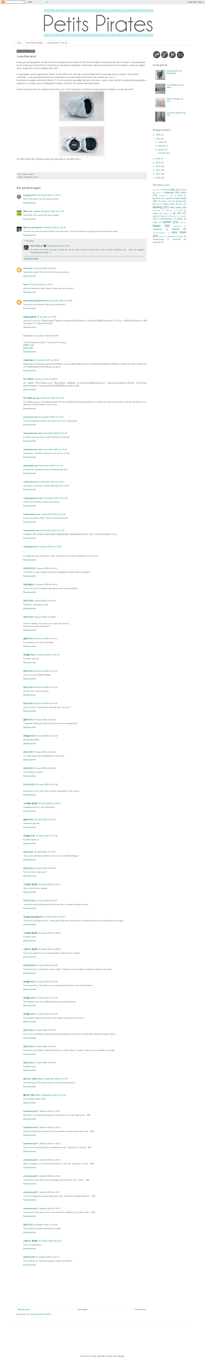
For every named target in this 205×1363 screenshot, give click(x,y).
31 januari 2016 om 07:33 (58, 246)
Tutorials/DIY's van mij (57, 42)
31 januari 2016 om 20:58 (61, 300)
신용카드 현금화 (30, 949)
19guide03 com (30, 465)
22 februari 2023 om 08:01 (47, 360)
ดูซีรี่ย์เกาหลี (28, 345)
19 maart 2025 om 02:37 (45, 852)
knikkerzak (156, 210)
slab (154, 219)
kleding (157, 207)
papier (155, 216)
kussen (180, 210)
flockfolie (156, 198)
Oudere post (140, 1309)
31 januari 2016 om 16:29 (41, 284)
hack (158, 204)
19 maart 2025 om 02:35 (47, 836)
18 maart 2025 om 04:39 (49, 803)
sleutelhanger (166, 219)
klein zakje (175, 207)
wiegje (161, 236)
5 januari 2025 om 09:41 (46, 568)
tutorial (175, 229)
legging (155, 213)
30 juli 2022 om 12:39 (46, 317)
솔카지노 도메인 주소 (32, 1079)
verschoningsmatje (159, 233)
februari (162, 146)
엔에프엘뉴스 (29, 584)
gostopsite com (30, 417)
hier (33, 159)
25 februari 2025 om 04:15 (45, 703)
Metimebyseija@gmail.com (36, 300)
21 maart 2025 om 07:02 (47, 1014)
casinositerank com (32, 433)
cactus (158, 193)
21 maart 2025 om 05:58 (49, 933)
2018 (158, 135)
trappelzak (157, 229)
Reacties (30, 241)
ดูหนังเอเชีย (28, 348)
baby (172, 189)
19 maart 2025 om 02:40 (45, 868)
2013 (158, 166)
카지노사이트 (29, 784)
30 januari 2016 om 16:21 (49, 195)
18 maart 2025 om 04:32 (45, 719)
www (181, 236)
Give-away (180, 198)
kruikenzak (168, 210)
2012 (158, 170)
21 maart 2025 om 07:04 (45, 1062)
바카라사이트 (29, 568)
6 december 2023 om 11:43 (51, 465)
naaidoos (166, 213)
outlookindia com (31, 514)
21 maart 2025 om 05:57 (47, 900)
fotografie (28, 177)
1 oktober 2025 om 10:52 (49, 1111)
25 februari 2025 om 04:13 (45, 638)
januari (161, 149)
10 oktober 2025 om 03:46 (45, 1225)
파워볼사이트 (29, 655)
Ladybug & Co (30, 195)
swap (181, 222)
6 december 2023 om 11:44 (51, 482)
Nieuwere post (23, 1309)
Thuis (19, 42)
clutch (183, 192)
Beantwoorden (29, 203)
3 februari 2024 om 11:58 (50, 546)
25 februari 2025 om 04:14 (45, 671)
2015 (158, 158)
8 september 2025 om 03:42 (55, 1079)
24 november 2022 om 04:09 (45, 336)
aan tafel (156, 190)
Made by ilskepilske (32, 227)
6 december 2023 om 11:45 (53, 514)
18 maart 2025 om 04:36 (45, 768)
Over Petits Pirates (34, 42)
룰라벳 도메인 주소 (31, 1095)
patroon (164, 216)
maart (161, 142)
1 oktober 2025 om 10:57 (49, 1192)
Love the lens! (164, 153)
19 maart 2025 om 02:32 (45, 819)
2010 (158, 178)
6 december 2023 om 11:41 (51, 417)
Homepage (82, 1309)
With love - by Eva (31, 211)
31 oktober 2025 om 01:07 (50, 1241)
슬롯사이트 (28, 638)
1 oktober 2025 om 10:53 (49, 1127)
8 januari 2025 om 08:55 (45, 617)
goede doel (181, 201)
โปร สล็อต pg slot (31, 398)
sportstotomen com (32, 449)
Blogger (121, 1356)
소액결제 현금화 (30, 803)
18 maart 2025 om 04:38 (47, 784)
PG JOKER (28, 379)
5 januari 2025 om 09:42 (45, 600)
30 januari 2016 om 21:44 (54, 227)
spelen (166, 222)
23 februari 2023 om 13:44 (52, 398)
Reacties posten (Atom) (40, 1314)
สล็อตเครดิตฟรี (29, 317)
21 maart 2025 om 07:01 (47, 998)
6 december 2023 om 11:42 (55, 433)
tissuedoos (177, 226)
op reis (35, 177)
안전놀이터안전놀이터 (33, 917)
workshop (171, 236)
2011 (158, 174)
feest (180, 195)
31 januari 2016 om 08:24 (44, 268)
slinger (180, 219)
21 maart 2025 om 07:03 (45, 1030)
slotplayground (30, 546)
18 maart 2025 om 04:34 (47, 736)
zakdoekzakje (158, 239)
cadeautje (169, 192)
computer (162, 195)
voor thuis (179, 232)
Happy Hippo (169, 204)
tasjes (157, 225)
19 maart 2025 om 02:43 (49, 884)
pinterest (174, 216)
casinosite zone (30, 482)
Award (164, 190)
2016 (158, 139)
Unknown (27, 268)
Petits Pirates (36, 246)
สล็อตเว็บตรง (29, 360)
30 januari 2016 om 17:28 (52, 211)
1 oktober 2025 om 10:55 (49, 1160)
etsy (171, 195)
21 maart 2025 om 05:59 (47, 965)
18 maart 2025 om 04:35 (45, 752)
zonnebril (176, 239)
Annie (26, 284)
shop (182, 216)
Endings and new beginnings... (174, 72)
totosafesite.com (31, 530)
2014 (158, 162)
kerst (181, 204)
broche (183, 190)
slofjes (155, 222)
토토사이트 (28, 600)
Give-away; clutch (165, 201)
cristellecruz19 (30, 1111)
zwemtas (157, 242)
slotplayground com (33, 498)
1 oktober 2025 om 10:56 (49, 1176)
